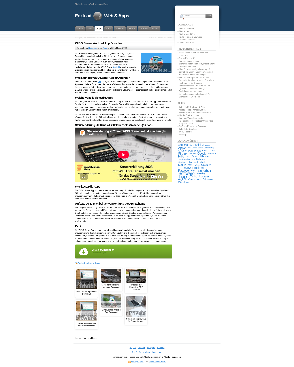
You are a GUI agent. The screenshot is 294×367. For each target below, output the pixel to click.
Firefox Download (186, 28)
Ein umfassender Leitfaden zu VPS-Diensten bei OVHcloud (195, 95)
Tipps (97, 263)
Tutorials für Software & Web (192, 107)
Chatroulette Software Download (159, 38)
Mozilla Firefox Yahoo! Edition (192, 110)
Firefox (182, 153)
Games (192, 153)
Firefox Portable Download (190, 37)
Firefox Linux (184, 31)
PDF (179, 168)
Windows (183, 182)
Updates (204, 176)
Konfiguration (184, 159)
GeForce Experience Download (192, 126)
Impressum (157, 352)
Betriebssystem (197, 148)
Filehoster (212, 150)
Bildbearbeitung (209, 148)
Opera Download (186, 42)
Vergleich (182, 179)
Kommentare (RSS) (157, 362)
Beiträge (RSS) (137, 362)
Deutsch (141, 347)
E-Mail (204, 151)
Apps (105, 48)
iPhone (204, 156)
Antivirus (206, 145)
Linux (193, 159)
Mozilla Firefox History (189, 115)
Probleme (198, 167)
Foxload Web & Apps (102, 15)
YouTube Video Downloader (191, 118)
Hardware (212, 153)
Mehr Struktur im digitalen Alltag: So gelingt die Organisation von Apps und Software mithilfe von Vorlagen (196, 72)
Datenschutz (194, 150)
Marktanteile (183, 162)
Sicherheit (204, 170)
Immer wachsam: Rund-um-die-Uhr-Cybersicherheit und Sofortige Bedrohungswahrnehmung (194, 88)
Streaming (200, 173)
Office (197, 165)
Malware (200, 159)
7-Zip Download (186, 123)
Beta (189, 148)
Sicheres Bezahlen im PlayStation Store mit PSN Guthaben (197, 65)
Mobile (203, 162)
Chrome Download (187, 40)
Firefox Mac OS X (187, 34)
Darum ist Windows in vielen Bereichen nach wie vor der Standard (196, 81)
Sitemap (182, 134)
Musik (190, 165)
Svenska (160, 347)
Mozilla (182, 165)
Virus (199, 179)
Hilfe (181, 156)
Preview (187, 167)
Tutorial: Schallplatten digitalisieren (194, 77)
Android (116, 67)
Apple (182, 148)
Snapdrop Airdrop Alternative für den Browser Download (96, 38)
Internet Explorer (192, 156)
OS (210, 165)
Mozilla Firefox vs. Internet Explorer (195, 112)
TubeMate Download (188, 129)
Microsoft (193, 162)
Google (201, 153)
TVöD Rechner (185, 132)
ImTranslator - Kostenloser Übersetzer (196, 121)
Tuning (193, 176)
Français (151, 347)
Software (90, 263)
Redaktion (92, 48)
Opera (204, 164)
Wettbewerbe (208, 179)
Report (193, 170)
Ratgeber (184, 170)
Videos (191, 179)
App (99, 81)
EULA (134, 352)
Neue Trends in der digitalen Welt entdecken (193, 54)
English (133, 347)
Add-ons (183, 144)
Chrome (182, 150)
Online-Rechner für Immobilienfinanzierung (189, 59)
